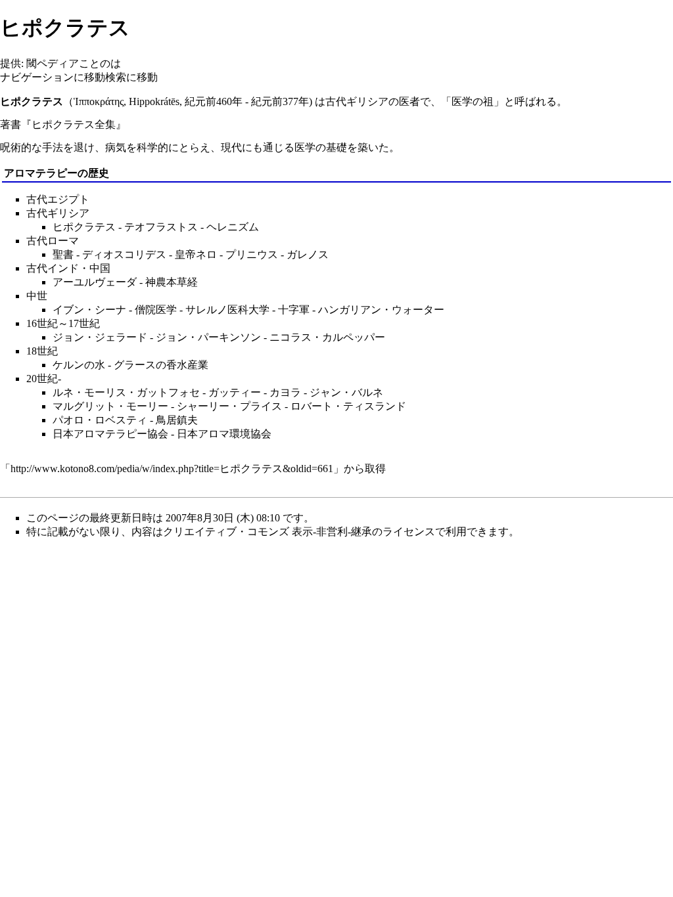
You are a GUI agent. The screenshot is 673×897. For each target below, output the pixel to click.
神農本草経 (171, 282)
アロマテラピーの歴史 (56, 173)
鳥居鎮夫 (177, 420)
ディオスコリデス (124, 254)
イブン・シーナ (89, 309)
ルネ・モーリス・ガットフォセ (126, 392)
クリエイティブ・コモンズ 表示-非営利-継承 (267, 531)
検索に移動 (131, 77)
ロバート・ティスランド (348, 406)
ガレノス (308, 254)
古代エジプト (57, 199)
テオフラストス (161, 226)
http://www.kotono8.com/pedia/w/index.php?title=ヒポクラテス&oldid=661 (172, 468)
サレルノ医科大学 (227, 309)
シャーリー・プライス (229, 406)
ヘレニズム (232, 226)
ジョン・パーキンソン (208, 337)
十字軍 (294, 309)
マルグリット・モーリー (110, 406)
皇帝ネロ (196, 254)
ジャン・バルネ (346, 392)
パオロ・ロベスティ (100, 420)
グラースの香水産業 (161, 364)
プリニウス (251, 254)
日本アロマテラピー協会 (110, 433)
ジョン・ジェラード (100, 337)
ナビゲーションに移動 (52, 77)
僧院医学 (156, 309)
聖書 (63, 254)
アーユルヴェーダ (95, 282)
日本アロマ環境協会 (224, 433)
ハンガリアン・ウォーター (381, 309)
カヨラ (285, 392)
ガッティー (234, 392)
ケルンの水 (79, 364)
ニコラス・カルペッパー (327, 337)
